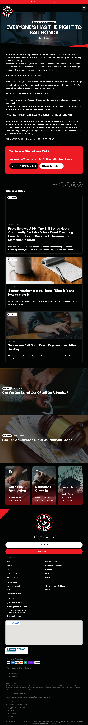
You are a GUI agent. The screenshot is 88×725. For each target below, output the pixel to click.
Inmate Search (51, 562)
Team (9, 569)
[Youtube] (47, 537)
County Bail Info (39, 22)
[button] (61, 184)
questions (51, 22)
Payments (49, 569)
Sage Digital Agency (49, 723)
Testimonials (12, 573)
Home (9, 562)
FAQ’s (47, 577)
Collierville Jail (12, 590)
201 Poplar (49, 590)
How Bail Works (13, 577)
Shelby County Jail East (55, 586)
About (9, 565)
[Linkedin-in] (53, 537)
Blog (47, 573)
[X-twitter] (41, 537)
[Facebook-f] (34, 537)
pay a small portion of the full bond (43, 82)
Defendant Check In (53, 565)
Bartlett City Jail (13, 586)
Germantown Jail (14, 594)
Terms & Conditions (68, 722)
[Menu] (84, 8)
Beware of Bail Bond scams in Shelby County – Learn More (44, 2)
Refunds (79, 722)
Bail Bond (12, 197)
